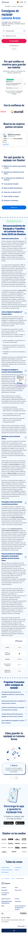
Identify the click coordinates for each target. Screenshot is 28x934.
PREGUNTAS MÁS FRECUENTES (6, 902)
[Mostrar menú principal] (25, 2)
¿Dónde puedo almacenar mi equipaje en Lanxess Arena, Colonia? (13, 702)
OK (14, 930)
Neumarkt (17, 869)
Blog (2, 906)
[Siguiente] (16, 777)
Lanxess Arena (18, 867)
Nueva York (18, 890)
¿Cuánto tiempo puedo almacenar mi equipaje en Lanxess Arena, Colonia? (12, 715)
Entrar (21, 2)
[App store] (19, 823)
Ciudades (6, 878)
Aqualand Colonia (5, 867)
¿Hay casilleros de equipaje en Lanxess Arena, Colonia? (12, 722)
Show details (21, 926)
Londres (3, 887)
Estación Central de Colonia (7, 869)
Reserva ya (14, 207)
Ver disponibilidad (14, 41)
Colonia (14, 49)
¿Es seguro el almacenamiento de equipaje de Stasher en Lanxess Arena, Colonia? (12, 694)
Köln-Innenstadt (5, 872)
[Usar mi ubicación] (24, 31)
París (16, 887)
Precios (17, 898)
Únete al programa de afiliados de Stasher (20, 907)
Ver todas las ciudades (5, 893)
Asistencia (18, 901)
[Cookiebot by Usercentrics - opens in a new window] (20, 913)
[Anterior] (11, 777)
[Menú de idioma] (17, 2)
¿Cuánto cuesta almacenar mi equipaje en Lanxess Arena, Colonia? (12, 709)
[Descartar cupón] (26, 375)
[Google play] (9, 823)
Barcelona (4, 890)
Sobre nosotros (5, 898)
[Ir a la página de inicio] (5, 2)
